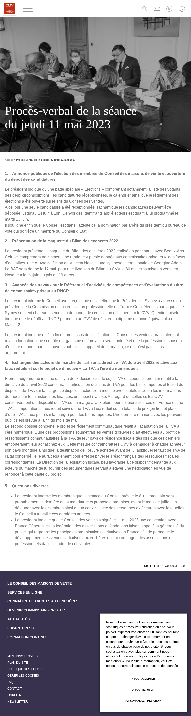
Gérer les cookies (23, 675)
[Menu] (28, 9)
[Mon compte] (182, 8)
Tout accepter (144, 678)
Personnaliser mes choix (143, 700)
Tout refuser (144, 689)
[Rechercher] (144, 8)
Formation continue (27, 637)
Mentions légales (22, 656)
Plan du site (17, 662)
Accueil (9, 159)
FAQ (10, 682)
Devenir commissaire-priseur (36, 610)
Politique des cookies (25, 669)
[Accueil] (9, 8)
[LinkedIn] (169, 8)
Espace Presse (21, 628)
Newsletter (17, 701)
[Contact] (157, 8)
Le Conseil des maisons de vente (39, 583)
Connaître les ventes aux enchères (42, 601)
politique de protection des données (154, 666)
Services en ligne (24, 592)
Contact (14, 688)
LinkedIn (14, 695)
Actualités (18, 619)
